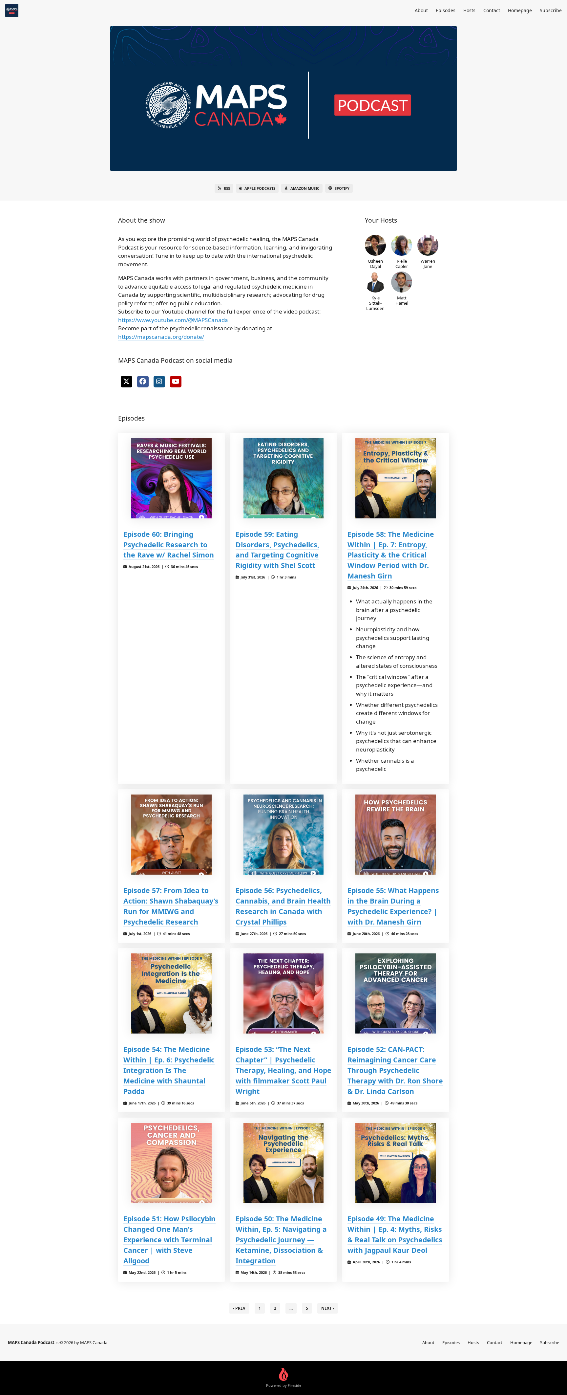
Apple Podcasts (259, 188)
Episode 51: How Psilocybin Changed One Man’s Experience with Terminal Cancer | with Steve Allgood (169, 1239)
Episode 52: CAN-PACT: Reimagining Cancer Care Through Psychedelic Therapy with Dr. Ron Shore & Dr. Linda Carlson (395, 1070)
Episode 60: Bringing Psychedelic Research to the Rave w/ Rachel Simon (168, 544)
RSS (227, 188)
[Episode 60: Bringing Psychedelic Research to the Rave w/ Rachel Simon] (171, 478)
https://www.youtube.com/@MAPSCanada (173, 320)
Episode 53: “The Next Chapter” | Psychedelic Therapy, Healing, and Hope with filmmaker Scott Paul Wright (283, 1070)
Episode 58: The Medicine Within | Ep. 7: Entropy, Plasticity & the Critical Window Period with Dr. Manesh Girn (390, 555)
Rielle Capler (401, 263)
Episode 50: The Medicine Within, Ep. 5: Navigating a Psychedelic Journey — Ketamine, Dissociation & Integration (281, 1239)
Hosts (469, 10)
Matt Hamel (401, 300)
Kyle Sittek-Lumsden (375, 303)
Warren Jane (428, 263)
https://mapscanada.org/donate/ (161, 336)
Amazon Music (304, 188)
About (421, 10)
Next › (327, 1308)
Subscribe (551, 10)
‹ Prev (239, 1308)
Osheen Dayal (375, 263)
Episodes (445, 10)
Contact (491, 10)
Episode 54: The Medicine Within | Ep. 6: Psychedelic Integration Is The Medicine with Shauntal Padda (169, 1070)
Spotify (342, 188)
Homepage (520, 10)
